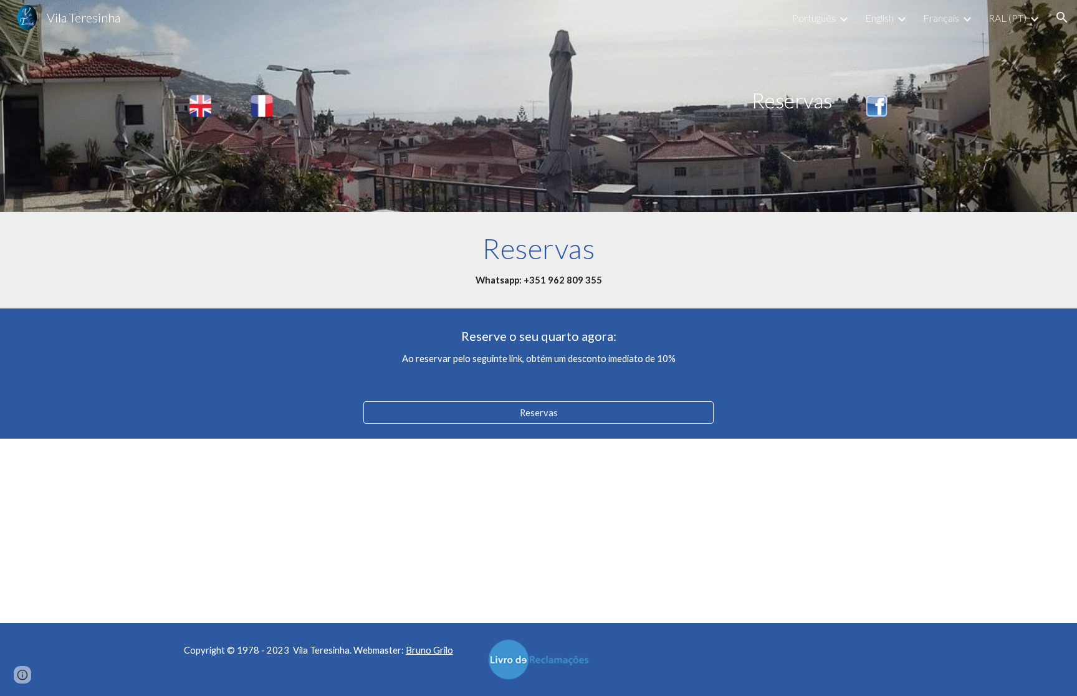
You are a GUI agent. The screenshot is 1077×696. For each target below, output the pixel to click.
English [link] (879, 18)
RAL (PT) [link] (1007, 18)
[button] (1062, 17)
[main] (569, 100)
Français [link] (941, 18)
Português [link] (814, 18)
